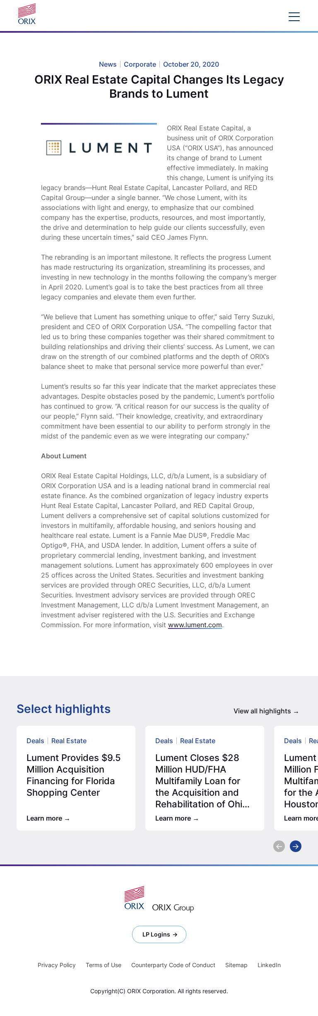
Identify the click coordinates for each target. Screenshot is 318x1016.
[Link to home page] (29, 13)
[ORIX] (134, 897)
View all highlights (262, 711)
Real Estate (69, 741)
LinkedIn (269, 964)
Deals (35, 741)
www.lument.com (195, 625)
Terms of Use (103, 964)
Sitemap (236, 964)
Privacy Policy (57, 964)
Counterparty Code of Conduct (173, 964)
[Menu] (294, 16)
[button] (279, 846)
